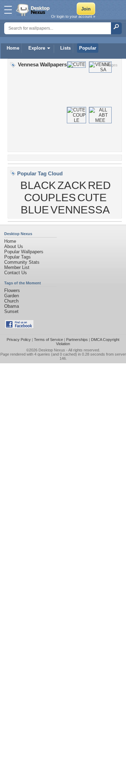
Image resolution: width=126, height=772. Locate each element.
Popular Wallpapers (23, 251)
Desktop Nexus (51, 350)
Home (13, 48)
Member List (16, 267)
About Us (13, 246)
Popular (87, 48)
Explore (36, 48)
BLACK (38, 185)
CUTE (92, 197)
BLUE (35, 210)
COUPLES (50, 197)
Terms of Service (48, 339)
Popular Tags (17, 257)
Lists (65, 48)
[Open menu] (8, 10)
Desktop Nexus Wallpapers (33, 10)
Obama (11, 306)
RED (99, 185)
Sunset (11, 311)
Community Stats (22, 262)
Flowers (12, 290)
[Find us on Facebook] (19, 327)
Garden (11, 295)
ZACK (71, 185)
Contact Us (15, 272)
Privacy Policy (19, 339)
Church (11, 301)
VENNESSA (80, 210)
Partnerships (77, 339)
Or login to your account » (73, 16)
